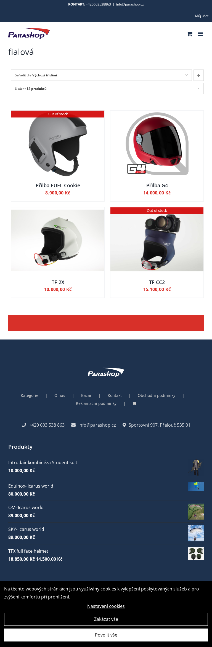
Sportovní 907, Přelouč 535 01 (159, 425)
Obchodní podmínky (156, 395)
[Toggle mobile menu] (201, 34)
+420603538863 (98, 4)
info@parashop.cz (130, 4)
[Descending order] (199, 75)
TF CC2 (157, 282)
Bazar (86, 395)
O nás (59, 395)
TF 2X (58, 282)
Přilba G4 (157, 185)
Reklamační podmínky (96, 403)
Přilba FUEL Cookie (58, 185)
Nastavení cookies (106, 606)
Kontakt (115, 395)
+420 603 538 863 (47, 425)
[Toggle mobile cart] (189, 34)
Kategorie (29, 395)
